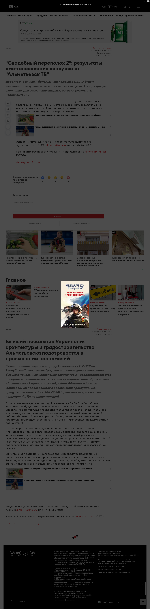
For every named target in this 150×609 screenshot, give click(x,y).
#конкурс (22, 162)
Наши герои (25, 15)
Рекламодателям (59, 15)
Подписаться (131, 591)
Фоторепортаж (134, 15)
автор (8, 48)
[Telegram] (8, 109)
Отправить (58, 216)
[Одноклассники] (8, 114)
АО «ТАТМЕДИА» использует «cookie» (68, 591)
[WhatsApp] (8, 120)
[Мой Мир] (8, 126)
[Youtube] (18, 553)
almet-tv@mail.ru (56, 145)
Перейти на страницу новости (22, 524)
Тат (115, 7)
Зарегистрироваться (81, 223)
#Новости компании (102, 48)
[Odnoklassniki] (25, 553)
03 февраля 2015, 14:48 (101, 331)
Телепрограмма (82, 15)
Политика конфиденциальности (66, 600)
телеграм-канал (95, 151)
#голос (36, 162)
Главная (11, 15)
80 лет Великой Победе (108, 15)
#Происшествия (104, 329)
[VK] (12, 553)
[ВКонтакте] (8, 103)
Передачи (41, 15)
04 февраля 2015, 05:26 (101, 50)
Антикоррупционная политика (110, 569)
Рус (104, 7)
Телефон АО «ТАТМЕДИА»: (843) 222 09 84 (114, 572)
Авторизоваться (35, 223)
